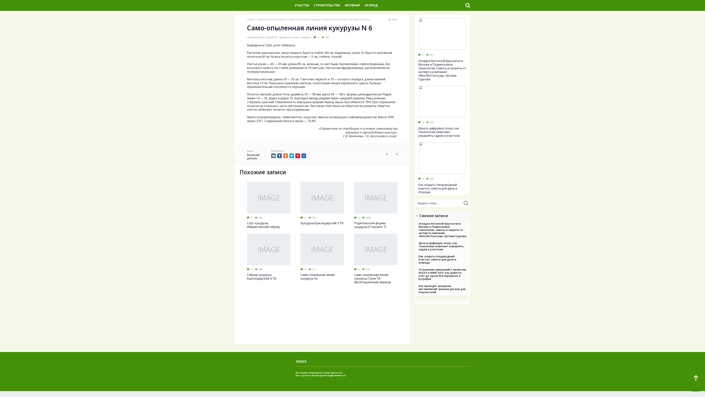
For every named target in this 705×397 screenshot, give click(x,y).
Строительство (327, 5)
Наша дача (330, 372)
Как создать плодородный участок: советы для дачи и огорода (437, 259)
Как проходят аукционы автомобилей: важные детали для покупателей (442, 289)
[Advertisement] (322, 318)
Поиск (301, 362)
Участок (302, 5)
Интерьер (352, 5)
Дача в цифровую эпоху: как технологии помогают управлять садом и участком (441, 246)
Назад (394, 19)
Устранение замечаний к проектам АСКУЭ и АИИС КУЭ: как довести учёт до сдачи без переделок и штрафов (442, 274)
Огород (371, 5)
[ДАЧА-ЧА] (263, 5)
